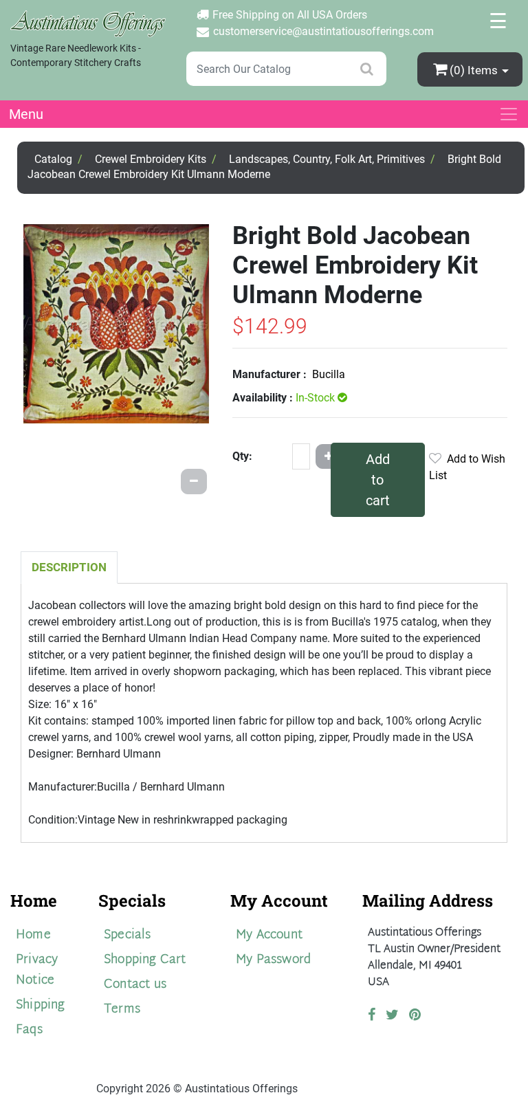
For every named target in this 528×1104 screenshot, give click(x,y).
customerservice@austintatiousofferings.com (323, 31)
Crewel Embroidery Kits (150, 159)
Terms (122, 1009)
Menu (26, 114)
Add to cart (378, 480)
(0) (474, 70)
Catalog (53, 159)
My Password (273, 960)
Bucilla (328, 374)
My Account (269, 935)
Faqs (29, 1030)
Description (69, 567)
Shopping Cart (145, 960)
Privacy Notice (37, 970)
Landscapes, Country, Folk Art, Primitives (327, 159)
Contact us (135, 984)
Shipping (40, 1005)
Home (33, 935)
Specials (127, 935)
